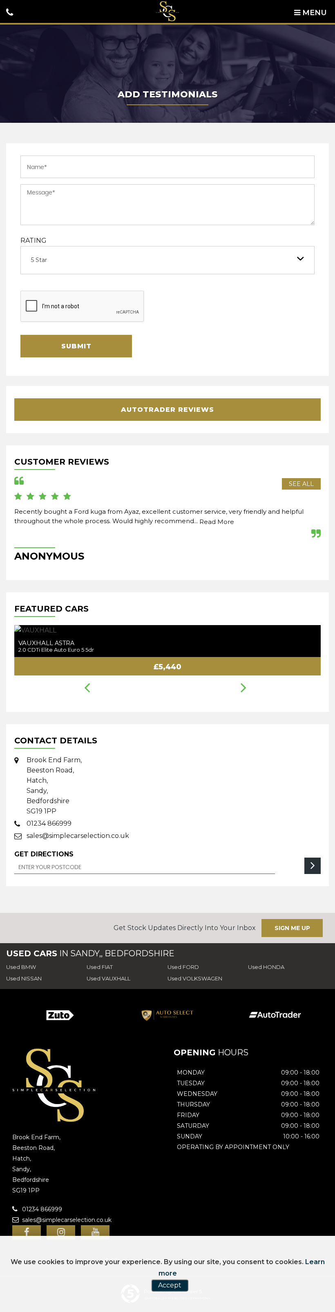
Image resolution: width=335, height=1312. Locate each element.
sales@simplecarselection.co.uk (78, 836)
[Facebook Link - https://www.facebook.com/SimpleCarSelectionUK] (26, 1232)
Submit (76, 346)
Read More (216, 522)
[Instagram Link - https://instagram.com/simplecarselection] (61, 1232)
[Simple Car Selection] (167, 11)
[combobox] (167, 260)
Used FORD (183, 967)
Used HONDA (266, 967)
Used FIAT (100, 967)
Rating (33, 240)
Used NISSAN (24, 978)
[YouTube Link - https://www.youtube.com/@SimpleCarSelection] (95, 1232)
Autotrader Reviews (167, 409)
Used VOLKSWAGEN (195, 978)
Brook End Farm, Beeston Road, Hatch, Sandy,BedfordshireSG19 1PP (54, 785)
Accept (169, 1285)
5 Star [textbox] (39, 260)
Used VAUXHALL (108, 978)
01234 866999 (49, 823)
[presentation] (87, 688)
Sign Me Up (292, 928)
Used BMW (21, 967)
